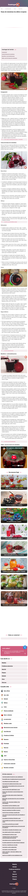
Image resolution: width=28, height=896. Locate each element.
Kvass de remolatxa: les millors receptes (11, 810)
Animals (4, 675)
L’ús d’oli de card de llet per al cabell (10, 824)
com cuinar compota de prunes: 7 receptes (13, 139)
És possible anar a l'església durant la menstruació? (13, 779)
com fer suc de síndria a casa (10, 221)
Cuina (15, 8)
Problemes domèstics (7, 666)
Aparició (4, 669)
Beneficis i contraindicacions (8, 56)
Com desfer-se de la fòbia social (9, 849)
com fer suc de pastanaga (9, 441)
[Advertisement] (14, 27)
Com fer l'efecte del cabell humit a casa (11, 789)
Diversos (4, 682)
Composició (4, 52)
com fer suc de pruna (8, 350)
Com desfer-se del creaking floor (9, 847)
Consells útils (8, 8)
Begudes (20, 8)
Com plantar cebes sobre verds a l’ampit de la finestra (12, 796)
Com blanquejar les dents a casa (9, 834)
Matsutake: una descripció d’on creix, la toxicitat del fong (13, 799)
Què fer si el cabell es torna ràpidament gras (12, 855)
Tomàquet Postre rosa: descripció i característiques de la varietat (10, 837)
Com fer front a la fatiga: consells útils (11, 812)
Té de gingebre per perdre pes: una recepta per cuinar (12, 821)
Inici (2, 8)
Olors (3, 679)
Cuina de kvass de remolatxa (8, 54)
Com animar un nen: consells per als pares (11, 840)
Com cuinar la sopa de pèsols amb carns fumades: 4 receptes (13, 815)
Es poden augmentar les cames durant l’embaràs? (13, 842)
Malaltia (4, 662)
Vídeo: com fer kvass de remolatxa (9, 58)
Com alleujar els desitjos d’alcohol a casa (11, 818)
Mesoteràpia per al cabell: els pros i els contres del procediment (13, 827)
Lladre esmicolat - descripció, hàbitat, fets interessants (11, 852)
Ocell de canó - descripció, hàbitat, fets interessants (11, 803)
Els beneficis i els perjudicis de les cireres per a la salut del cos (13, 787)
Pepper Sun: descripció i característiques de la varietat (12, 792)
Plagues (4, 672)
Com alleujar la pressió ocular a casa (10, 781)
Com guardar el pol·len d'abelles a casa (10, 805)
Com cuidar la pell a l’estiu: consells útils (11, 832)
